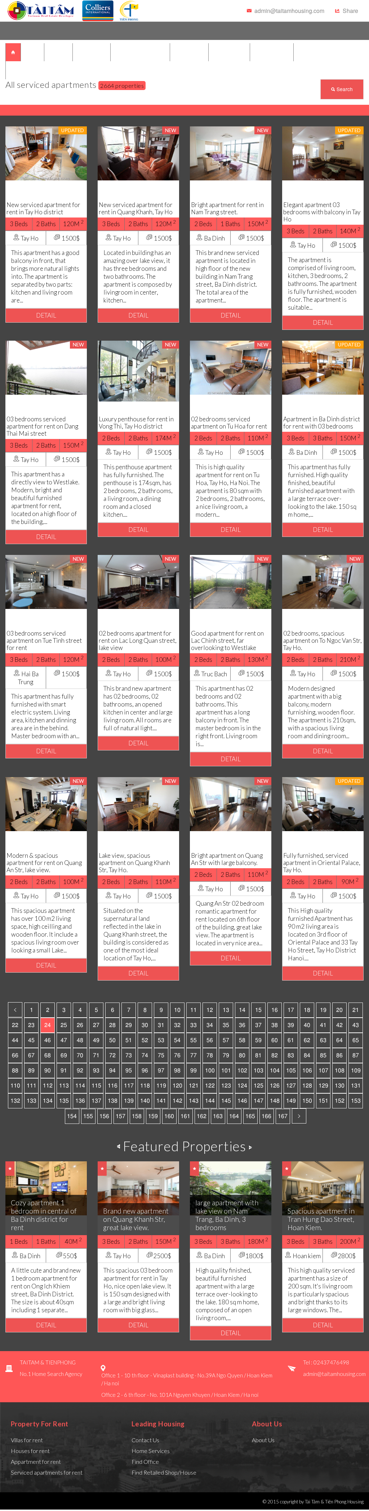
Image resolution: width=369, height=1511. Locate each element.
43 (355, 1025)
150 (307, 1101)
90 (47, 1070)
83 (291, 1055)
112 (48, 1086)
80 (242, 1055)
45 (31, 1040)
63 (323, 1040)
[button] (347, 11)
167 (283, 1116)
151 (323, 1101)
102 (242, 1070)
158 (137, 1116)
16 (274, 1010)
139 (129, 1101)
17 (291, 1010)
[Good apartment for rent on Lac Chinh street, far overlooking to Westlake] (230, 581)
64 (339, 1040)
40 (307, 1025)
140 (145, 1101)
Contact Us (145, 1439)
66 (15, 1055)
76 (177, 1055)
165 (250, 1116)
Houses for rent (30, 1450)
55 (193, 1040)
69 (64, 1055)
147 (258, 1101)
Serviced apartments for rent (47, 1472)
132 (15, 1101)
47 (64, 1040)
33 (193, 1025)
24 (47, 1025)
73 (128, 1055)
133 (31, 1101)
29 (128, 1025)
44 (15, 1040)
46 (47, 1040)
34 (209, 1025)
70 (80, 1055)
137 (96, 1101)
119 (161, 1086)
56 (209, 1040)
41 (323, 1025)
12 (209, 1010)
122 (210, 1086)
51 (128, 1040)
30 (145, 1025)
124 (242, 1086)
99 (193, 1070)
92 (80, 1070)
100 (210, 1070)
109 (356, 1070)
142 (177, 1101)
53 (161, 1040)
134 (48, 1101)
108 (339, 1070)
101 (226, 1070)
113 (64, 1086)
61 (291, 1040)
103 (258, 1070)
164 (234, 1116)
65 (355, 1040)
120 (177, 1086)
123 (226, 1086)
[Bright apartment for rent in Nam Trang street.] (230, 152)
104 (275, 1070)
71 (96, 1055)
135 (64, 1101)
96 (145, 1070)
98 (177, 1070)
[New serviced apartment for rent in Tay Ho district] (46, 152)
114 (80, 1086)
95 (128, 1070)
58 (242, 1040)
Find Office (145, 1461)
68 (47, 1055)
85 (323, 1055)
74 (145, 1055)
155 (88, 1116)
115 (96, 1086)
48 (80, 1040)
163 (218, 1116)
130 (339, 1086)
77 (193, 1055)
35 (226, 1025)
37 (258, 1025)
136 (80, 1101)
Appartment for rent (36, 1461)
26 (80, 1025)
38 (274, 1025)
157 (120, 1116)
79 (226, 1055)
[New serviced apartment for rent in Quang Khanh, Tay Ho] (138, 152)
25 (64, 1025)
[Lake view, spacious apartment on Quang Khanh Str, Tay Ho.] (138, 803)
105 (291, 1070)
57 (226, 1040)
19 (323, 1010)
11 (193, 1010)
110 (15, 1086)
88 (15, 1070)
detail (46, 315)
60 (274, 1040)
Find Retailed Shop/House (164, 1472)
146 (242, 1101)
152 (339, 1101)
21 (355, 1010)
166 (266, 1116)
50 (112, 1040)
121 (194, 1086)
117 (129, 1086)
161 (185, 1116)
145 (226, 1101)
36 (242, 1025)
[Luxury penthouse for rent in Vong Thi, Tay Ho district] (138, 370)
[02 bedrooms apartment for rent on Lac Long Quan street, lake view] (138, 581)
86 (339, 1055)
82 (274, 1055)
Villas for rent (27, 1439)
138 (112, 1101)
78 (209, 1055)
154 (72, 1116)
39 (291, 1025)
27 (96, 1025)
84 (307, 1055)
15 (258, 1010)
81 (258, 1055)
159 (153, 1116)
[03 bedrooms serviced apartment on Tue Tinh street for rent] (46, 581)
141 (161, 1101)
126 (275, 1086)
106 (307, 1070)
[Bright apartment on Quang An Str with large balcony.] (230, 803)
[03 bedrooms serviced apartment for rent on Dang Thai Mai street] (46, 367)
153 (356, 1101)
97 (161, 1070)
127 (291, 1086)
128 (307, 1086)
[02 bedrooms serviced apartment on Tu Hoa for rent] (230, 367)
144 (210, 1101)
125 (258, 1086)
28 (112, 1025)
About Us (263, 1439)
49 (96, 1040)
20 (339, 1010)
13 (226, 1010)
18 (307, 1010)
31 (161, 1025)
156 (104, 1116)
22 (15, 1025)
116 (112, 1086)
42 (339, 1025)
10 (177, 1010)
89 (31, 1070)
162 (201, 1116)
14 (242, 1010)
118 (145, 1086)
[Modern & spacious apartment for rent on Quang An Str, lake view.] (46, 803)
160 (169, 1116)
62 (307, 1040)
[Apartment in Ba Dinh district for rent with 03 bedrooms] (323, 367)
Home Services (151, 1450)
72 (112, 1055)
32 (177, 1025)
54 (177, 1040)
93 (96, 1070)
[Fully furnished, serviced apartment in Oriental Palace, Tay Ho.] (323, 803)
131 (356, 1086)
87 (355, 1055)
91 (64, 1070)
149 (291, 1101)
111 (31, 1086)
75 (161, 1055)
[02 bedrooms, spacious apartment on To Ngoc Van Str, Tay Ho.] (323, 581)
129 (323, 1086)
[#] (40, 11)
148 (275, 1101)
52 (145, 1040)
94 (112, 1070)
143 (194, 1101)
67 (31, 1055)
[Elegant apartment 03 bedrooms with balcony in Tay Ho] (323, 152)
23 (31, 1025)
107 (323, 1070)
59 (258, 1040)
